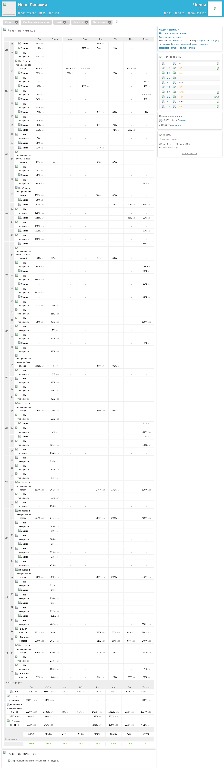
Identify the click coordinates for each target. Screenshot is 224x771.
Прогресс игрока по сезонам (173, 33)
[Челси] (215, 9)
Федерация (100, 22)
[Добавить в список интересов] (49, 3)
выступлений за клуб (206, 40)
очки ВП (193, 48)
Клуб (59, 22)
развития (190, 40)
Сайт (9, 22)
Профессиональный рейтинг (173, 48)
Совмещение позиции (170, 37)
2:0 (168, 78)
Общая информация (169, 30)
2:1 (168, 92)
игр (182, 40)
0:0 (168, 73)
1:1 (168, 68)
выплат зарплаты (181, 44)
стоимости (174, 40)
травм (194, 44)
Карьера (78, 22)
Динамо (181, 120)
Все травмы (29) (189, 153)
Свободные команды (36, 22)
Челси (199, 4)
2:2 (168, 87)
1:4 (168, 106)
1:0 (168, 63)
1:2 (168, 97)
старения (203, 44)
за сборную (165, 44)
